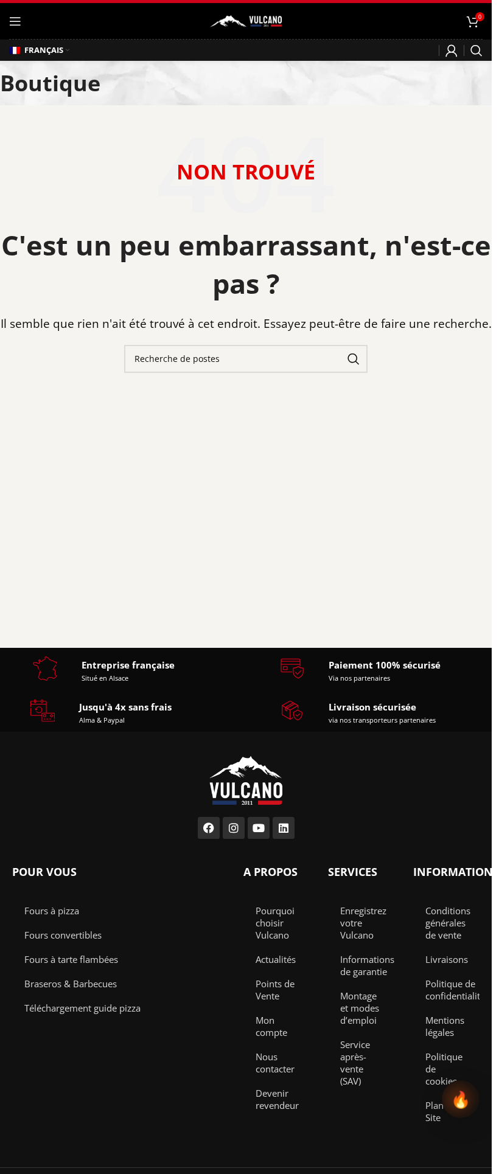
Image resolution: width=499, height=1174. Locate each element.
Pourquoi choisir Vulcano (275, 923)
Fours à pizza (51, 911)
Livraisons (446, 959)
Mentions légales (444, 1026)
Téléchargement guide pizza (82, 1008)
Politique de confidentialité (452, 990)
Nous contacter (275, 1063)
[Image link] (245, 779)
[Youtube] (259, 828)
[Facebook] (209, 828)
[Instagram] (234, 828)
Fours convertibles (63, 935)
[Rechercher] (476, 50)
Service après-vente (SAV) (355, 1062)
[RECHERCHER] (354, 359)
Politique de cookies (443, 1069)
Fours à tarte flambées (71, 959)
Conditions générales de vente (447, 923)
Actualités (276, 959)
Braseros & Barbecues (70, 984)
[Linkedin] (284, 828)
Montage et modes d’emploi (359, 1008)
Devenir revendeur (277, 1099)
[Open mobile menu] (15, 21)
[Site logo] (246, 20)
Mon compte (271, 1026)
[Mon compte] (451, 50)
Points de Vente (275, 990)
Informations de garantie (367, 965)
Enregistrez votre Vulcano (363, 923)
